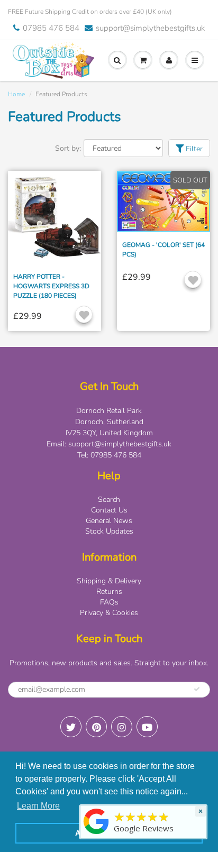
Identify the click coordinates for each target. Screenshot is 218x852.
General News (109, 521)
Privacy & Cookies (109, 613)
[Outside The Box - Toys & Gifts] (96, 834)
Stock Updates (109, 531)
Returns (109, 592)
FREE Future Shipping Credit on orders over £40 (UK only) (90, 11)
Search (109, 499)
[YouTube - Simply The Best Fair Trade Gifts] (147, 726)
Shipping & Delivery (109, 581)
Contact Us (109, 510)
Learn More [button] (38, 805)
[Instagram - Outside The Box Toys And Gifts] (121, 726)
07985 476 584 (51, 28)
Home (16, 94)
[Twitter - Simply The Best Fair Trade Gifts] (70, 726)
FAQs (109, 602)
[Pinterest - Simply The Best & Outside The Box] (96, 726)
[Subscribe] (197, 689)
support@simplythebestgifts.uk (150, 28)
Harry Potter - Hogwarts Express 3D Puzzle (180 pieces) (51, 286)
